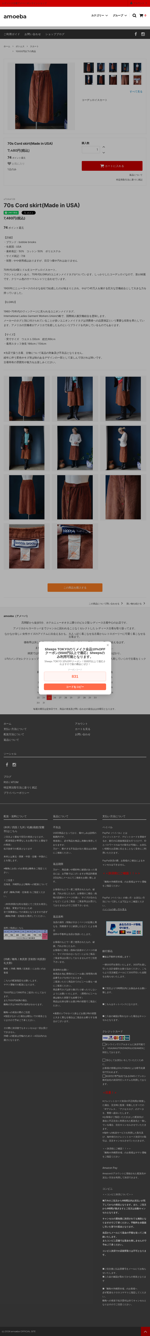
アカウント (139, 3)
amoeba (15, 16)
